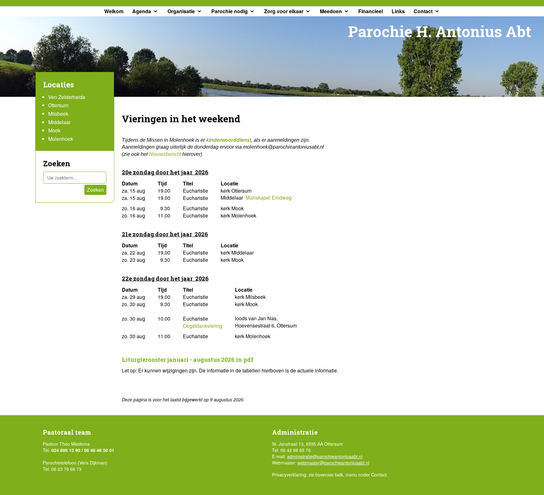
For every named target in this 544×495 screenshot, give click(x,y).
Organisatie (181, 11)
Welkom (113, 11)
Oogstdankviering (202, 325)
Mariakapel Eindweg (269, 197)
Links (398, 11)
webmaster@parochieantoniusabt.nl (333, 462)
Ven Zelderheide (66, 97)
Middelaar (59, 122)
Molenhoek (60, 138)
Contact (423, 11)
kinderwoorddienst (228, 140)
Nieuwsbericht (165, 154)
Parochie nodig (229, 11)
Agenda (141, 11)
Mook (54, 130)
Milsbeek (58, 113)
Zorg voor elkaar (283, 11)
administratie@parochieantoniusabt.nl (324, 456)
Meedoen (331, 11)
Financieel (370, 11)
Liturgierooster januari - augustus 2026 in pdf (187, 359)
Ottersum (58, 105)
